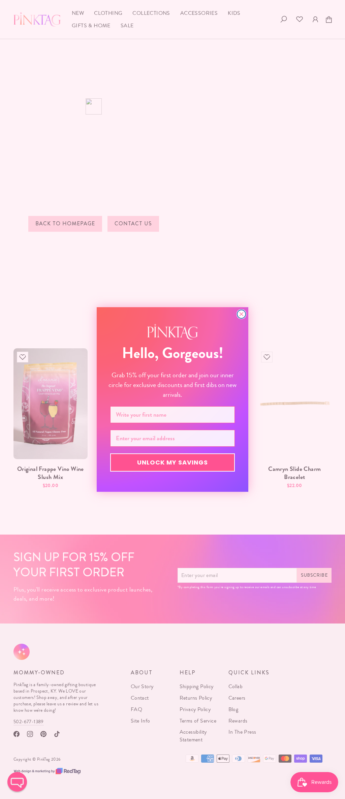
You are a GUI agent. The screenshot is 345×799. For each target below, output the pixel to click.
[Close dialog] (241, 314)
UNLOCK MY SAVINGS (172, 462)
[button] (17, 782)
